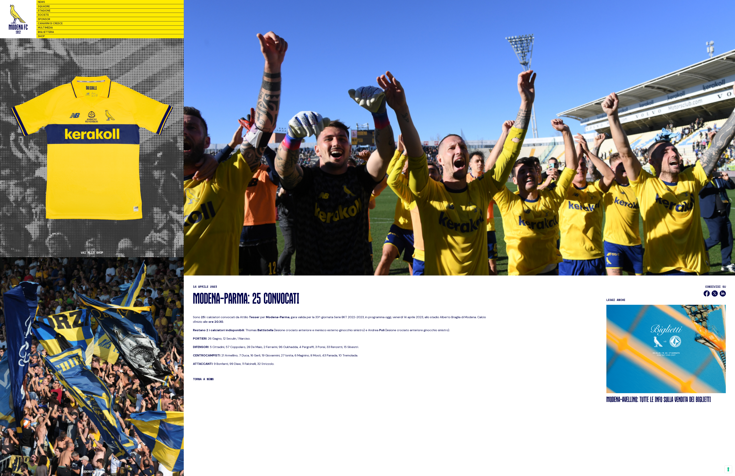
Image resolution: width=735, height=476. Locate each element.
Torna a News (203, 379)
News (41, 2)
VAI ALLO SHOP (92, 252)
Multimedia (45, 27)
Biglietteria (46, 32)
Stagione (44, 10)
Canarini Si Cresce (50, 23)
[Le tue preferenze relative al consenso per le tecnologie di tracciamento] (728, 469)
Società (43, 14)
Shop (41, 36)
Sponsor (44, 19)
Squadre (44, 6)
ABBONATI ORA (92, 471)
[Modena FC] (18, 19)
